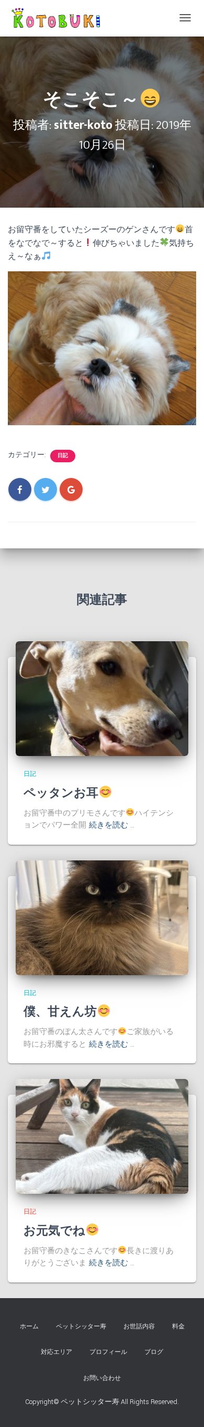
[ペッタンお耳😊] (102, 698)
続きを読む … (111, 825)
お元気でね (54, 1231)
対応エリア (56, 1352)
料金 (178, 1326)
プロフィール (108, 1352)
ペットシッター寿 (81, 1326)
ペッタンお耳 (61, 793)
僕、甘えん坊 (60, 1012)
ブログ (153, 1352)
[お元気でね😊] (102, 1136)
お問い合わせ (102, 1378)
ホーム (29, 1326)
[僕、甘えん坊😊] (102, 917)
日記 (63, 455)
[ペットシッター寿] (58, 18)
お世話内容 (139, 1326)
